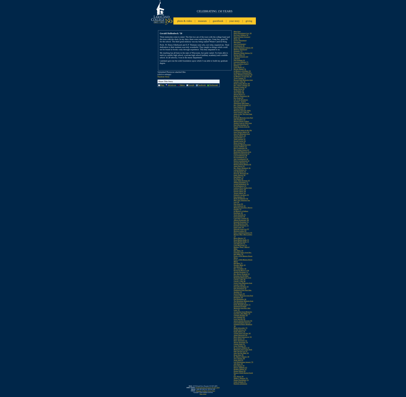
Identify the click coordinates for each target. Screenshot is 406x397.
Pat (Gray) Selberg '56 (241, 35)
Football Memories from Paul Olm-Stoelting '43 (243, 118)
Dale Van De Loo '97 (241, 351)
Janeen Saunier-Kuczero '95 (243, 321)
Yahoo (182, 85)
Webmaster (198, 391)
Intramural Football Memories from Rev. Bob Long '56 (242, 308)
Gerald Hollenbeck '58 (241, 184)
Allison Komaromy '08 (241, 220)
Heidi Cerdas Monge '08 (242, 83)
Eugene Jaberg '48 (240, 191)
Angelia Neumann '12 (241, 272)
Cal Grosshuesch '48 (240, 155)
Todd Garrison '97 (240, 139)
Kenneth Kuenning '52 (241, 222)
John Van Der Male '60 (241, 353)
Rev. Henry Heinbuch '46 (242, 168)
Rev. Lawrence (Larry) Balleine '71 (241, 64)
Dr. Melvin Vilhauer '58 (241, 357)
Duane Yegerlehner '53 (241, 380)
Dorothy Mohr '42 (240, 265)
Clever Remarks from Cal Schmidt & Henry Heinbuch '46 (243, 324)
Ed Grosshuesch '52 (240, 157)
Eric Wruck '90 (238, 376)
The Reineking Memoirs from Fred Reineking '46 (243, 302)
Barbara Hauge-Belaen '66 (242, 164)
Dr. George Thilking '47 (241, 348)
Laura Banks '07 (239, 67)
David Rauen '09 (239, 294)
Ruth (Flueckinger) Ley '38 (243, 33)
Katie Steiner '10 (239, 339)
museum (202, 21)
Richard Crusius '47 (240, 87)
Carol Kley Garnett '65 (241, 218)
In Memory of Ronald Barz (243, 73)
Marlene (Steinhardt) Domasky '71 (240, 50)
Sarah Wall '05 (238, 360)
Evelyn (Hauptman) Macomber (240, 41)
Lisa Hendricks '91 (240, 171)
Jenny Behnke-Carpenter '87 (243, 74)
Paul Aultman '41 (239, 60)
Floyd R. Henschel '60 (241, 173)
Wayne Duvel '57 (239, 94)
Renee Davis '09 (239, 89)
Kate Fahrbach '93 (240, 107)
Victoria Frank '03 (240, 109)
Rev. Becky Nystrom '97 (242, 274)
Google (191, 85)
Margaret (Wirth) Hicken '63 (243, 53)
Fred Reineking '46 (240, 299)
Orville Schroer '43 (240, 330)
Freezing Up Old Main (241, 276)
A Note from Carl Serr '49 (242, 333)
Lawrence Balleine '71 (241, 62)
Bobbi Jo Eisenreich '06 (241, 96)
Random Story (163, 77)
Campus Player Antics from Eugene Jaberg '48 (243, 188)
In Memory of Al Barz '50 (242, 71)
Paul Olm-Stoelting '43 (241, 286)
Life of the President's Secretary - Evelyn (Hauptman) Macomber (241, 101)
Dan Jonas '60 (238, 204)
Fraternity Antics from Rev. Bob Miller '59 (243, 253)
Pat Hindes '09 (238, 179)
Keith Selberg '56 (239, 331)
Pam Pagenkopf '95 (240, 288)
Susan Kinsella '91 (240, 215)
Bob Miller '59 (238, 251)
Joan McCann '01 (239, 243)
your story (234, 21)
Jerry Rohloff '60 (239, 317)
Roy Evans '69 (238, 98)
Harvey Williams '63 (240, 367)
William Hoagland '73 (241, 182)
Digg (162, 85)
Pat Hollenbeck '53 (240, 186)
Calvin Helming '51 (240, 170)
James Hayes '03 (239, 166)
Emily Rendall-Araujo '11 (242, 304)
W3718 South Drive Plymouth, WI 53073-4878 (207, 387)
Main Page (237, 31)
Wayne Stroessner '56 (241, 342)
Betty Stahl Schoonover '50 (243, 337)
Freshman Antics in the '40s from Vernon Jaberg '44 (243, 131)
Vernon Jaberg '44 (240, 193)
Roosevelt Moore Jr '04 (241, 270)
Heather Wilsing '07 (240, 369)
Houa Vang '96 (238, 355)
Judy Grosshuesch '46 (241, 159)
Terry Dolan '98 (239, 92)
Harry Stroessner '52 (240, 340)
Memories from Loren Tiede (243, 349)
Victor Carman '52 (240, 78)
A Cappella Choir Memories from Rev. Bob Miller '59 (243, 312)
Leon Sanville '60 (239, 319)
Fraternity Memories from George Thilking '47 (242, 145)
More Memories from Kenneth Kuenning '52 (241, 224)
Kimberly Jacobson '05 (241, 195)
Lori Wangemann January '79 (243, 362)
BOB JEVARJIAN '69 (241, 198)
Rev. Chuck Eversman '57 (242, 105)
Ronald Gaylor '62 (240, 141)
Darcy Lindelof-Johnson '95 (243, 233)
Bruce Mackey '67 (240, 238)
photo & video (184, 21)
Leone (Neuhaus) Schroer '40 (243, 48)
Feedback (204, 391)
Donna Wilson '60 (240, 371)
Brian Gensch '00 (239, 143)
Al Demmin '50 (239, 91)
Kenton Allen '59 (239, 55)
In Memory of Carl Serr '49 (243, 76)
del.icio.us (172, 85)
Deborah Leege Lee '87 (241, 229)
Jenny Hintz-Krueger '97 (242, 180)
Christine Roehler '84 (241, 315)
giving (249, 21)
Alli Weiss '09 (238, 364)
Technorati (213, 85)
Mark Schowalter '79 (240, 328)
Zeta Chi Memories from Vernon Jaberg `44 (242, 135)
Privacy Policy (211, 391)
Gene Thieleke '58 (240, 346)
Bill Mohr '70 (238, 263)
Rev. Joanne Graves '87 (241, 150)
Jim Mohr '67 (238, 267)
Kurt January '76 (239, 197)
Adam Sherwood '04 (240, 335)
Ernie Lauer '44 (239, 227)
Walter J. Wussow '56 (241, 378)
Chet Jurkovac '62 (240, 206)
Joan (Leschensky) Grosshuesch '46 (240, 45)
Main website (203, 394)
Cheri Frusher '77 (239, 137)
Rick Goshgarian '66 (240, 148)
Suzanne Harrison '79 (241, 163)
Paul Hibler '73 (238, 177)
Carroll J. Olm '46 (239, 281)
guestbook (218, 21)
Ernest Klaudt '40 (239, 216)
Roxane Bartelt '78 (240, 69)
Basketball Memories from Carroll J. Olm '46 (242, 278)
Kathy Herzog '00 (239, 175)
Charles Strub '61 (239, 344)
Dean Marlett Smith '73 (241, 240)
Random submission (240, 384)
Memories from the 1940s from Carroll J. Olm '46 (242, 111)
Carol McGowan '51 (240, 245)
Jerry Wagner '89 (239, 358)
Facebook (202, 85)
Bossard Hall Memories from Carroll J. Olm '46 (243, 81)
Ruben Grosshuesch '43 (241, 161)
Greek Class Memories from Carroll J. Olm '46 (243, 284)
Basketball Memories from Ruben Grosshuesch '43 (242, 153)
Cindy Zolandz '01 (240, 382)
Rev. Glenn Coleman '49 (242, 85)
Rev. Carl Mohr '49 (240, 269)
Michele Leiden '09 (240, 231)
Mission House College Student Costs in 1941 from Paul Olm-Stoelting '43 (243, 123)
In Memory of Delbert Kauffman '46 (241, 212)
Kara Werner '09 (239, 366)
